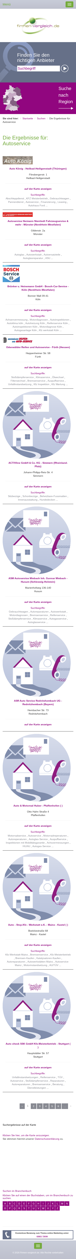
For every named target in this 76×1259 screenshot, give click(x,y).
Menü (7, 4)
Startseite (27, 118)
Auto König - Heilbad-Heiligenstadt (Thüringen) (38, 168)
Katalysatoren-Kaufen (48, 958)
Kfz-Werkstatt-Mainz (16, 954)
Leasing (62, 202)
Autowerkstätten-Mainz (40, 961)
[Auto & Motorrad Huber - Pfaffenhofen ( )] (37, 767)
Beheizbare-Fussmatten (53, 496)
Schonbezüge (30, 496)
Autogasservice (57, 618)
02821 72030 (42, 1236)
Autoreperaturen (17, 839)
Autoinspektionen (59, 319)
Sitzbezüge (14, 496)
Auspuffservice (56, 380)
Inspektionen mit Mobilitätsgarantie (25, 842)
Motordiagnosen (39, 319)
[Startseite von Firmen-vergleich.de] (38, 25)
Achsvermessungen (58, 842)
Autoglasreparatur (33, 258)
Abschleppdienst (15, 198)
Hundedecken (47, 499)
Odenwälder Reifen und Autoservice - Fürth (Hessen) (38, 347)
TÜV (60, 1077)
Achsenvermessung (16, 319)
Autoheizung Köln (35, 323)
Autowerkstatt (34, 254)
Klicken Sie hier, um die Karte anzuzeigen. (26, 1135)
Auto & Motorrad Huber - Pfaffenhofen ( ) (38, 805)
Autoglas (19, 254)
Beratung (57, 1084)
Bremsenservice (36, 380)
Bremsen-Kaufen (24, 958)
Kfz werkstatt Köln (49, 330)
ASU (47, 258)
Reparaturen (57, 1080)
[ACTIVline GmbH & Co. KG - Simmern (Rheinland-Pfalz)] (37, 424)
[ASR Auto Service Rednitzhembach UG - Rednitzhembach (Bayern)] (37, 662)
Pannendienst (16, 202)
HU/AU (26, 846)
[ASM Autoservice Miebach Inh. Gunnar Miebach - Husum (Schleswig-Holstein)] (37, 540)
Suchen (41, 118)
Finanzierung (48, 202)
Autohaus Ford (36, 205)
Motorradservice (17, 835)
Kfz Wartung (58, 384)
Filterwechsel (18, 380)
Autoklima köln (15, 323)
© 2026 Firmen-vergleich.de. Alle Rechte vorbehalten (38, 1252)
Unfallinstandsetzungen (25, 1077)
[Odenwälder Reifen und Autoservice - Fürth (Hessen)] (37, 340)
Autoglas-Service (38, 839)
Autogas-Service (41, 846)
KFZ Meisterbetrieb (37, 198)
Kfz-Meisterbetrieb (60, 954)
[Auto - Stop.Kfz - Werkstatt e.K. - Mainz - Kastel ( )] (37, 886)
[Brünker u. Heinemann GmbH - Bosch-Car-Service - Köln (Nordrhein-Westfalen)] (37, 273)
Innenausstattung (27, 499)
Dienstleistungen (36, 1087)
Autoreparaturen (39, 611)
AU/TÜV (53, 965)
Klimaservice (43, 377)
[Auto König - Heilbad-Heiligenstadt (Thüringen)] (37, 160)
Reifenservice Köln (57, 323)
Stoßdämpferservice (22, 377)
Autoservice (32, 202)
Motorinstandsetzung (35, 965)
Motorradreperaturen (55, 835)
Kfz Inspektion (41, 384)
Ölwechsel (58, 377)
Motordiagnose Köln (51, 326)
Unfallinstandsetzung (19, 384)
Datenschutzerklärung (47, 1138)
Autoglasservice (36, 622)
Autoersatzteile (52, 254)
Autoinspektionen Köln (25, 326)
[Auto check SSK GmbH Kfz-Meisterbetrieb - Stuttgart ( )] (37, 1005)
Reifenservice (57, 615)
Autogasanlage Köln (25, 330)
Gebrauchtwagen (59, 198)
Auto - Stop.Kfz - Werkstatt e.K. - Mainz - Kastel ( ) (38, 924)
